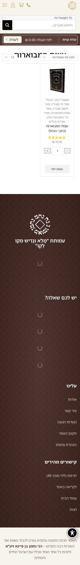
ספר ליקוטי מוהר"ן (56, 106)
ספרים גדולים (57, 121)
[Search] (7, 25)
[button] (21, 4)
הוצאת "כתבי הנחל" (57, 100)
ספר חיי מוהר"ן (60, 104)
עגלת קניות (69, 40)
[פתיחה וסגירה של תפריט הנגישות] (72, 532)
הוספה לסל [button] (57, 169)
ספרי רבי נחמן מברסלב (56, 115)
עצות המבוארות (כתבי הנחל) (57, 129)
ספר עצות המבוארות (58, 111)
